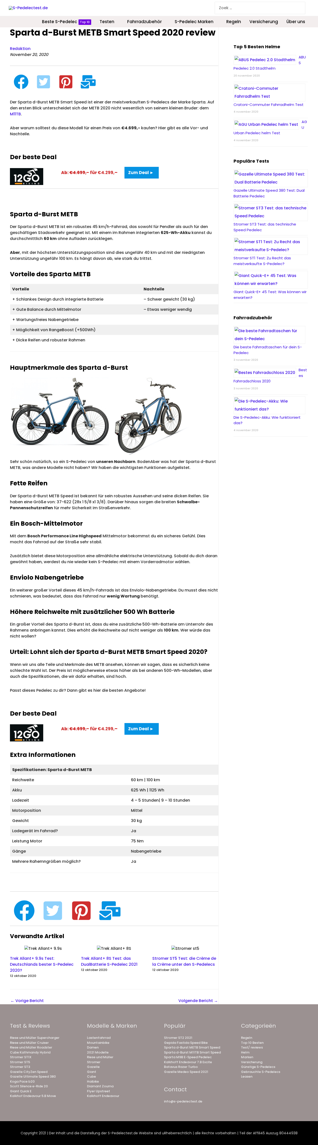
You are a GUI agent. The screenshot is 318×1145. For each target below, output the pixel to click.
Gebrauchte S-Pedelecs (260, 1071)
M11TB (15, 114)
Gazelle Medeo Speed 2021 (186, 1071)
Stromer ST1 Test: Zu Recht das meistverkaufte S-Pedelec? (262, 260)
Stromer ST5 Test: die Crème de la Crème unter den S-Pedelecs (184, 961)
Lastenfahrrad (99, 1037)
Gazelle (93, 1066)
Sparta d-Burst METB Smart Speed (192, 1047)
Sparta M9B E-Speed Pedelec (188, 1057)
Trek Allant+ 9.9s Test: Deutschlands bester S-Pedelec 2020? (42, 964)
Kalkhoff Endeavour (103, 1096)
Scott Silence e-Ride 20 (29, 1086)
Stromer (93, 1062)
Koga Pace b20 (22, 1081)
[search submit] (302, 8)
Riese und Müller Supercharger (34, 1037)
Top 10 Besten (252, 1042)
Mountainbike (98, 1042)
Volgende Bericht (198, 1001)
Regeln (246, 1037)
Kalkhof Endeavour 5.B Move (33, 1096)
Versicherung (251, 1062)
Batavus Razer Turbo (181, 1066)
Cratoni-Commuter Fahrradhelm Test (269, 104)
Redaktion (20, 48)
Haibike (93, 1081)
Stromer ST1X (21, 1057)
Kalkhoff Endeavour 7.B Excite (188, 1062)
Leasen (246, 1076)
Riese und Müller (100, 1057)
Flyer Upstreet (98, 1091)
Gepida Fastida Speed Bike (186, 1042)
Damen (93, 1047)
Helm (245, 1052)
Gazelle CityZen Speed (28, 1071)
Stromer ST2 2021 (178, 1037)
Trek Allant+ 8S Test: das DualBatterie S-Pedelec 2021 (109, 961)
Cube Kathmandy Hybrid (30, 1052)
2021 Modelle (98, 1052)
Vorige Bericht (27, 1001)
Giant (91, 1071)
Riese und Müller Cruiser (29, 1042)
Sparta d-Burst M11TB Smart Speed (192, 1052)
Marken (247, 1057)
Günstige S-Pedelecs (258, 1066)
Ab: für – (89, 173)
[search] (256, 8)
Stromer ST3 (20, 1066)
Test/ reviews (252, 1047)
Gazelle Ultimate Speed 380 (33, 1076)
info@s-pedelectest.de (183, 1101)
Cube (91, 1076)
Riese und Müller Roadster (31, 1047)
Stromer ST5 (20, 1062)
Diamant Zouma (100, 1086)
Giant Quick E (21, 1091)
